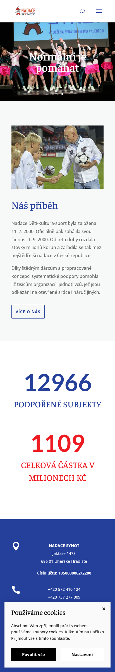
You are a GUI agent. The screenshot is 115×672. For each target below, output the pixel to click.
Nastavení (82, 654)
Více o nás (28, 311)
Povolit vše (33, 654)
